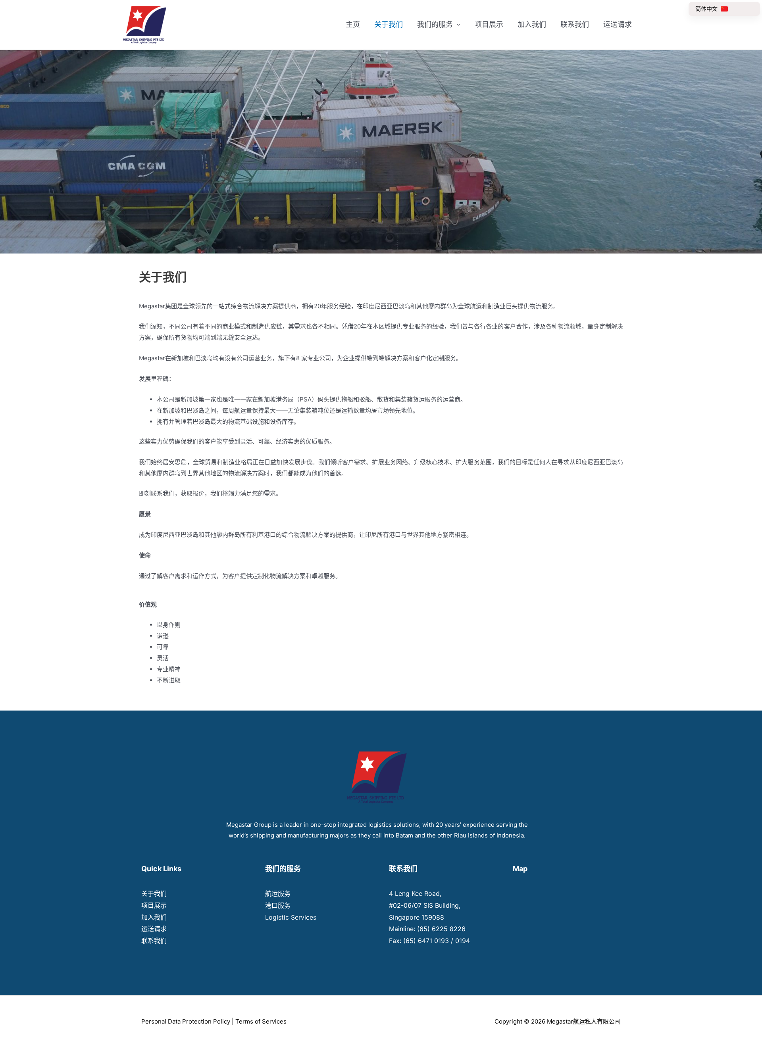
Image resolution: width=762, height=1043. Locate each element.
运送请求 (617, 24)
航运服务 (278, 893)
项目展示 (489, 24)
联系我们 (574, 24)
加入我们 (532, 24)
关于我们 (388, 24)
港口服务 (278, 905)
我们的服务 (435, 24)
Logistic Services (290, 917)
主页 (353, 24)
